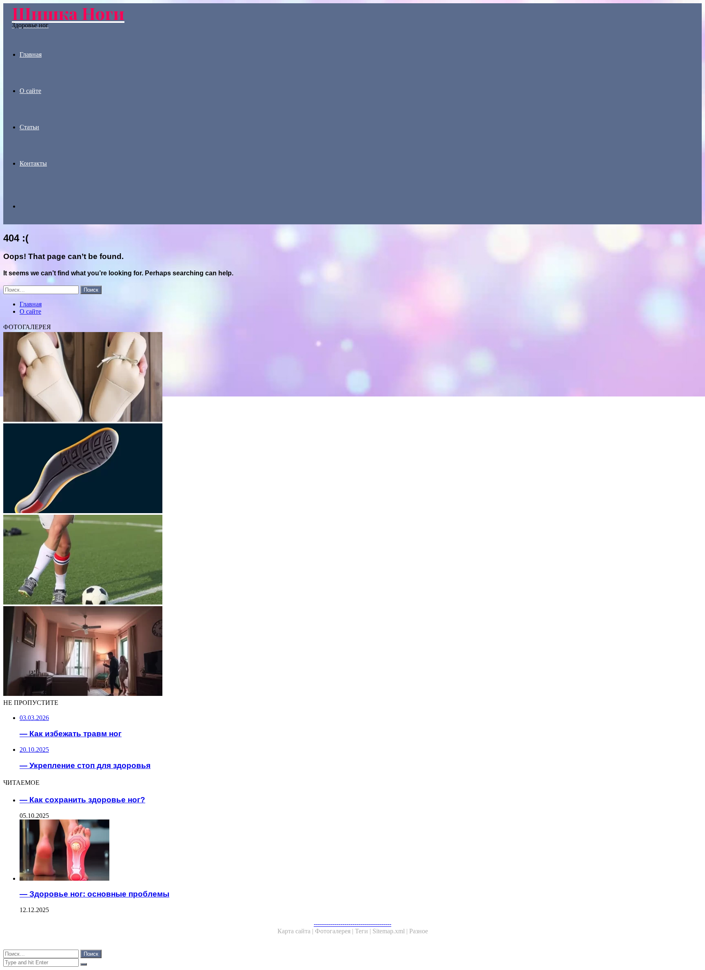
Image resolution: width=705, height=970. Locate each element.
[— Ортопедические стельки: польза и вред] (248, 469)
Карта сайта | (296, 931)
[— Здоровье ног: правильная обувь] (248, 377)
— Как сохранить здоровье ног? (82, 799)
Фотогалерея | (335, 931)
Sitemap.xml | (390, 931)
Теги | (363, 931)
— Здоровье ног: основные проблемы (94, 894)
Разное (418, 931)
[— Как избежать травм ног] (248, 560)
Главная (31, 54)
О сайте (30, 90)
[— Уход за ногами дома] (248, 652)
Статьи (29, 127)
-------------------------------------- (352, 923)
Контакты (33, 163)
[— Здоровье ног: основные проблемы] (256, 850)
